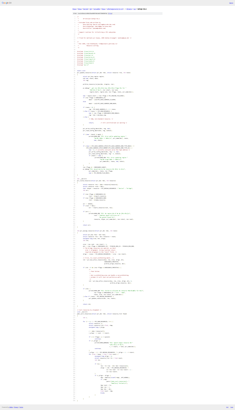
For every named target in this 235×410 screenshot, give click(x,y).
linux (74, 9)
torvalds (96, 9)
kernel (85, 9)
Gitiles (11, 407)
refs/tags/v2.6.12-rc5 (115, 9)
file (110, 13)
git (91, 9)
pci (135, 9)
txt (227, 407)
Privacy (16, 407)
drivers (129, 9)
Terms (21, 407)
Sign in (231, 3)
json (231, 407)
